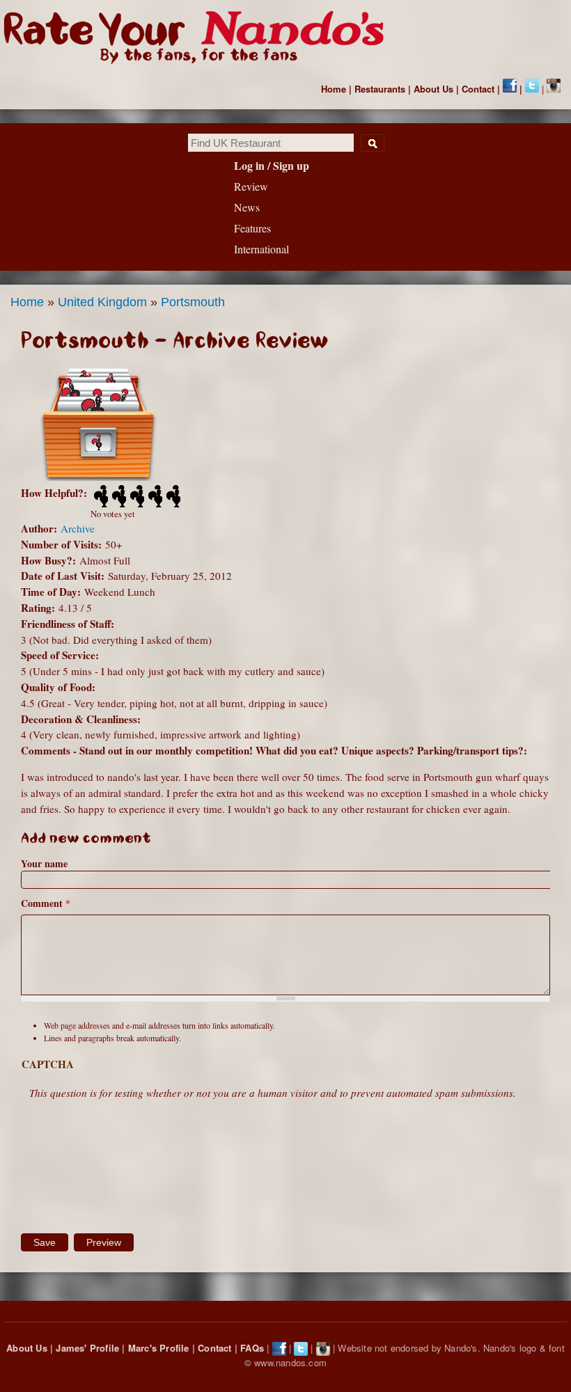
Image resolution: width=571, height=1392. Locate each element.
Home (333, 88)
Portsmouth (193, 302)
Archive (78, 528)
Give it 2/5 (118, 496)
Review (251, 186)
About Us (433, 88)
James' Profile (87, 1347)
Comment (45, 903)
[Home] (200, 37)
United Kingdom (102, 302)
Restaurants (379, 88)
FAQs (252, 1347)
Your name (44, 863)
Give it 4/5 (154, 496)
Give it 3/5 (136, 496)
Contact (478, 88)
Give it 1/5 (100, 496)
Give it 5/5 (172, 496)
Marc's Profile (158, 1347)
